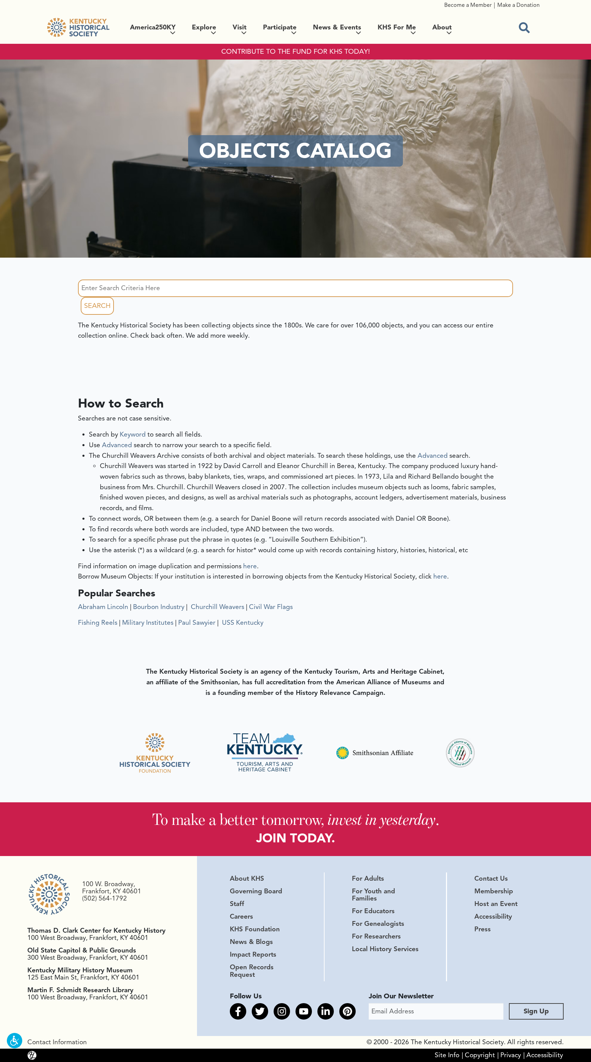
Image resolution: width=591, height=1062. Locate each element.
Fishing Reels (97, 623)
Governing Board (256, 891)
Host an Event (495, 904)
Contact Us (491, 879)
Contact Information (57, 1042)
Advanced (117, 445)
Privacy (510, 1055)
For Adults (368, 879)
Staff (237, 904)
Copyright (480, 1055)
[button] (14, 1040)
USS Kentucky (241, 623)
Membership (493, 891)
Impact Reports (253, 954)
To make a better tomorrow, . (295, 819)
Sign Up (536, 1011)
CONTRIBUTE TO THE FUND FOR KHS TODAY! (295, 51)
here (250, 566)
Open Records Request (252, 971)
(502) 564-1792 (104, 898)
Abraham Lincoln (103, 607)
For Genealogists (378, 924)
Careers (241, 916)
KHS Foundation (255, 929)
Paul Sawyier (196, 623)
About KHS (247, 879)
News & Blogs (251, 942)
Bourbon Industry (158, 607)
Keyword (133, 434)
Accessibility (493, 916)
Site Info (447, 1055)
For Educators (373, 911)
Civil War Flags (271, 607)
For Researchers (376, 936)
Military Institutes (147, 623)
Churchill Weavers (216, 607)
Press (482, 929)
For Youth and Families (373, 895)
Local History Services (385, 949)
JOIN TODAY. (295, 838)
